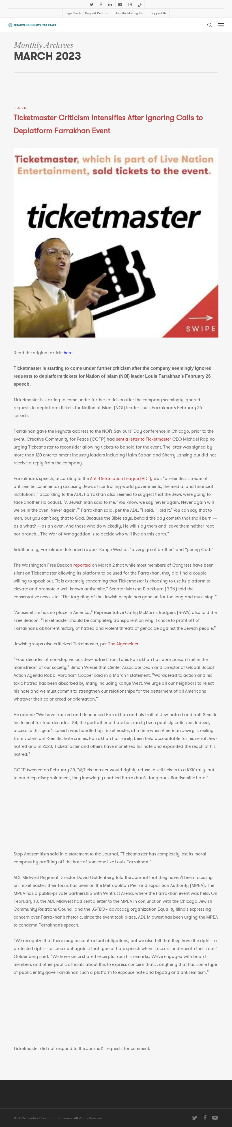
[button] (221, 25)
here (68, 353)
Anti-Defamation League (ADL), (121, 478)
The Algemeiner (123, 644)
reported (82, 565)
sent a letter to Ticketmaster (143, 439)
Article (22, 108)
